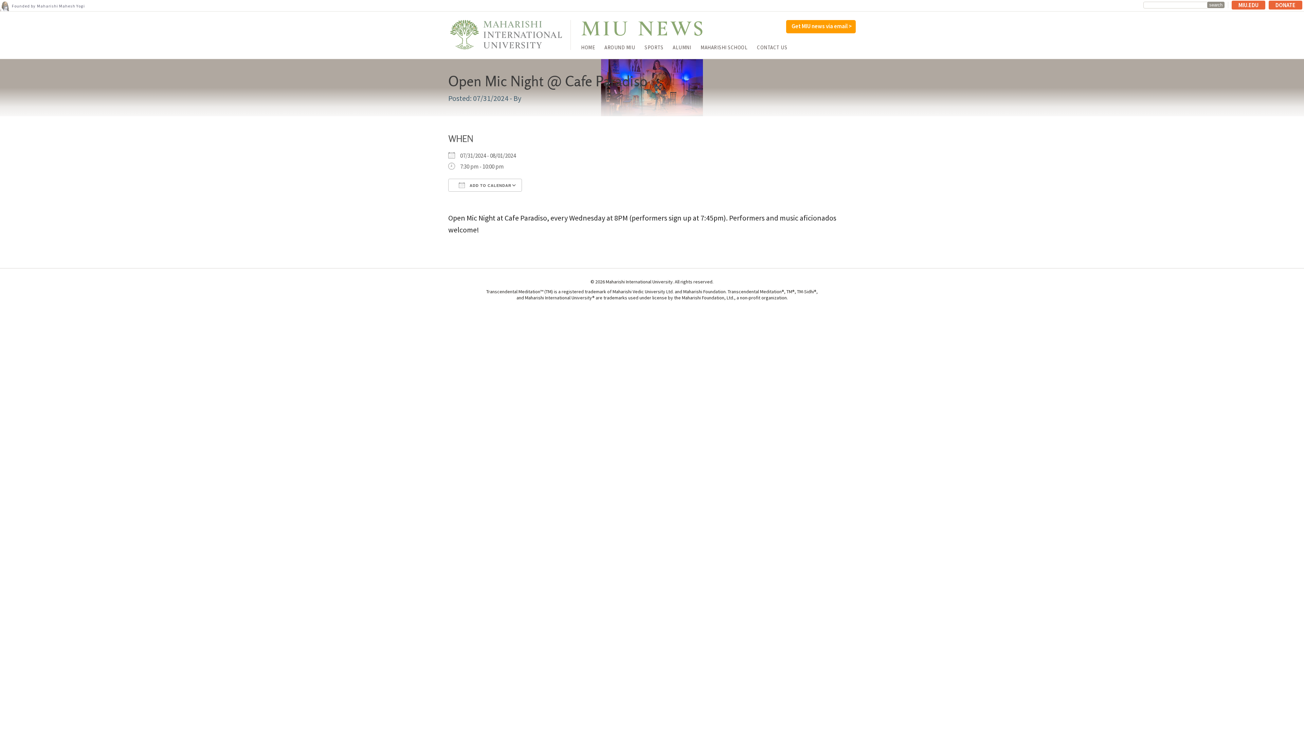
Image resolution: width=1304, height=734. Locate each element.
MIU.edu (1248, 5)
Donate (1285, 5)
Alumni (682, 47)
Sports (654, 47)
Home (588, 47)
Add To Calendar (489, 186)
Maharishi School (724, 47)
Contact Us (772, 47)
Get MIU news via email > (822, 26)
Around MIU (619, 47)
